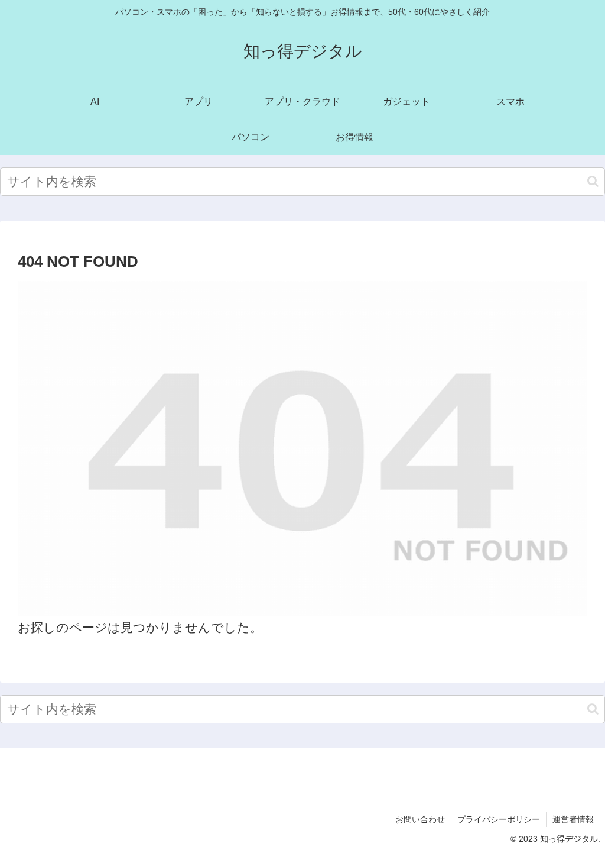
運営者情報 (573, 819)
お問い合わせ (420, 819)
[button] (593, 181)
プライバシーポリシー (498, 819)
